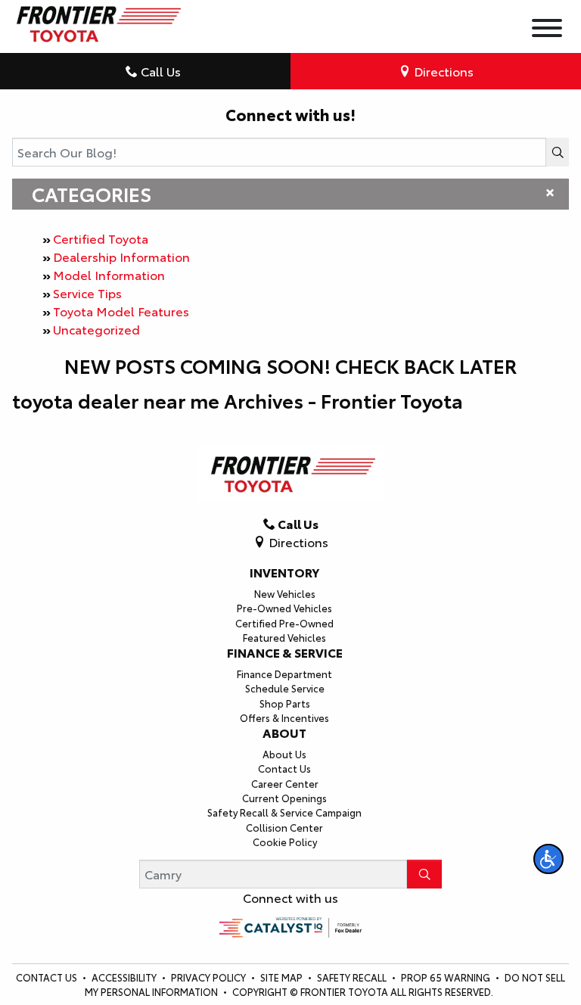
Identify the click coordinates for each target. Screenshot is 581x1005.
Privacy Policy (209, 977)
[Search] (557, 152)
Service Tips (87, 292)
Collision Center (284, 827)
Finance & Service (285, 652)
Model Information (109, 274)
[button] (548, 859)
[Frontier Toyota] (96, 20)
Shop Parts (284, 703)
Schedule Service (285, 688)
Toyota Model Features (121, 310)
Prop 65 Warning (445, 977)
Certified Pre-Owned (284, 623)
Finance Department (284, 673)
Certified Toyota (100, 238)
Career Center (284, 783)
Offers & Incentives (284, 717)
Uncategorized (96, 329)
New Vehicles (284, 593)
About (284, 732)
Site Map (282, 977)
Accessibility (125, 977)
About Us (284, 754)
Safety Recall (353, 977)
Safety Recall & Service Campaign (284, 812)
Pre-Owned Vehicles (284, 608)
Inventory (284, 572)
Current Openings (284, 797)
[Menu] (546, 30)
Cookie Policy (285, 841)
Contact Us (284, 768)
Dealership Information (121, 256)
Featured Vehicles (284, 637)
